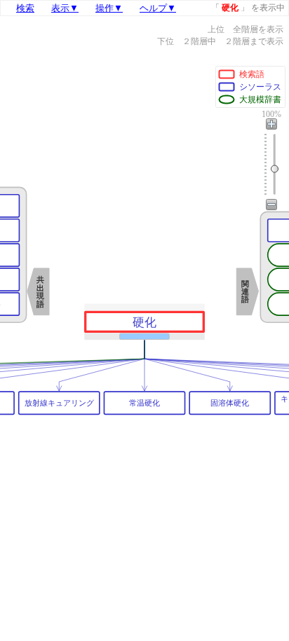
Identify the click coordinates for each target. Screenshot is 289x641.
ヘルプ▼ (158, 8)
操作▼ (109, 8)
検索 (25, 8)
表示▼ (65, 8)
